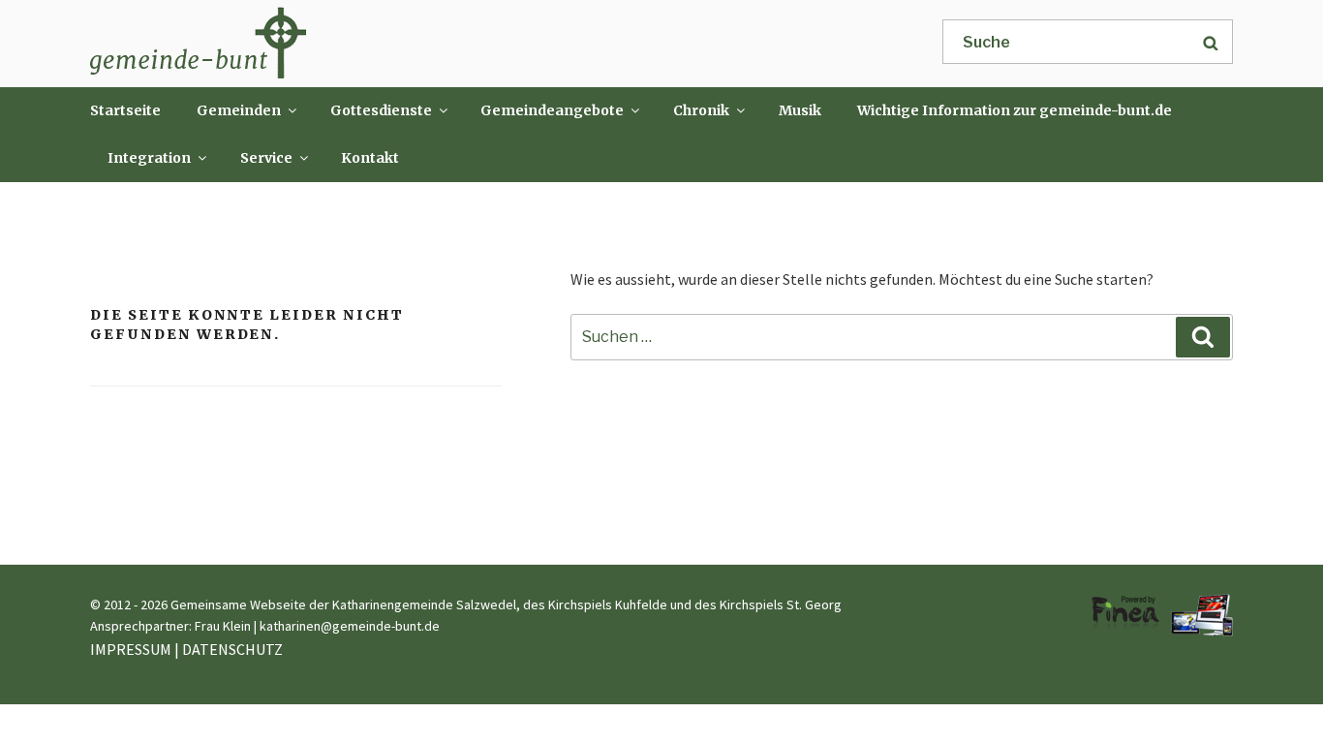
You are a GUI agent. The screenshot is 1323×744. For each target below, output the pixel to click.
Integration (149, 158)
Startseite (125, 110)
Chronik (701, 110)
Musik (800, 110)
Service (266, 158)
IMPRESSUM (130, 649)
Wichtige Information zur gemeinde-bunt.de (1014, 110)
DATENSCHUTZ (232, 649)
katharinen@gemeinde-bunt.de (350, 626)
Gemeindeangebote (552, 110)
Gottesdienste (381, 110)
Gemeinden (239, 110)
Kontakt (370, 158)
